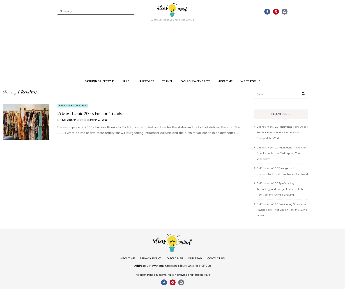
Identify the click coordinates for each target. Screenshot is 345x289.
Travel (167, 81)
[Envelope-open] (285, 12)
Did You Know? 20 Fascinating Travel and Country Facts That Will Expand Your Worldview (281, 153)
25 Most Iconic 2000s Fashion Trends (89, 113)
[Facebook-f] (267, 12)
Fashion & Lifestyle (99, 81)
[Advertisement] (172, 51)
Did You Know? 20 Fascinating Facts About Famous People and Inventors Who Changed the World (282, 132)
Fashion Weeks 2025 (195, 81)
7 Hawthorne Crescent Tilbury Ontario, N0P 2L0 (179, 265)
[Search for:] (278, 94)
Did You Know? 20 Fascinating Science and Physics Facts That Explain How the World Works (282, 210)
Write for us (250, 81)
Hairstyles (145, 81)
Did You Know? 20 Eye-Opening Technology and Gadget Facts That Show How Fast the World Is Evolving (282, 189)
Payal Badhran (68, 119)
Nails (126, 81)
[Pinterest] (276, 12)
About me (225, 81)
